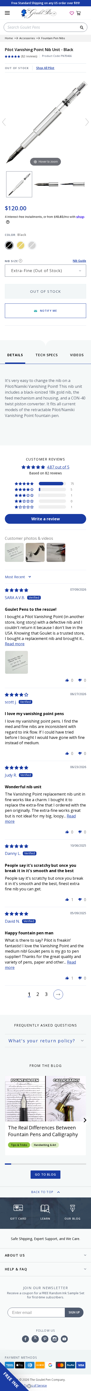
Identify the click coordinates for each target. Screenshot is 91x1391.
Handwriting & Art (45, 1145)
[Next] (87, 122)
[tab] (15, 358)
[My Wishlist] (72, 13)
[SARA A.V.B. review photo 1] (16, 662)
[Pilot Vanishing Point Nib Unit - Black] (19, 184)
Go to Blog (45, 1174)
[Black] (9, 245)
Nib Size (11, 261)
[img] (16, 590)
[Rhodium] (32, 245)
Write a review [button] (45, 519)
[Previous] (4, 122)
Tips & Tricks (19, 1145)
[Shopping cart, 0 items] (81, 12)
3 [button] (46, 994)
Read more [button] (15, 644)
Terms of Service (35, 1385)
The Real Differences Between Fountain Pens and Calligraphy (43, 1131)
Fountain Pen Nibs (53, 38)
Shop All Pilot (45, 68)
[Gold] (20, 245)
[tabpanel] (45, 403)
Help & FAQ (16, 1269)
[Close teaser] (29, 1386)
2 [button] (37, 994)
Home (9, 38)
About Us (15, 1255)
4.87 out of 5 (58, 467)
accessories (27, 38)
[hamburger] (7, 12)
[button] (24, 483)
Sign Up (74, 1312)
